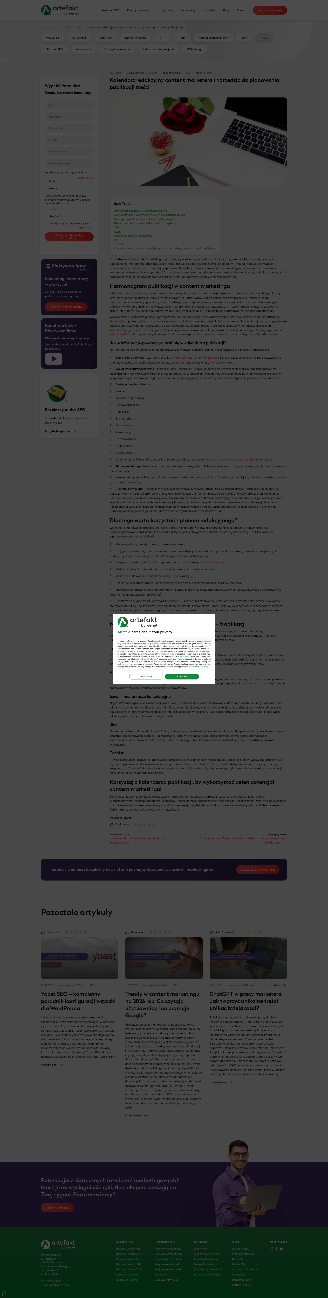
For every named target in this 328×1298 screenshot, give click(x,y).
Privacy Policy (183, 656)
